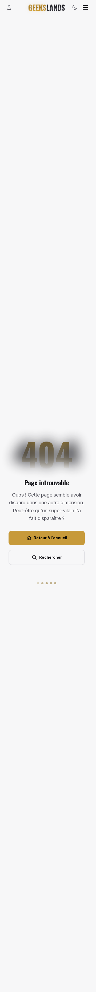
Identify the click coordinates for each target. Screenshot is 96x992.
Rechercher (50, 557)
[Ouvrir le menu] (85, 7)
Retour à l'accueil (50, 537)
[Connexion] (9, 7)
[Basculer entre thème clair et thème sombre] (74, 7)
